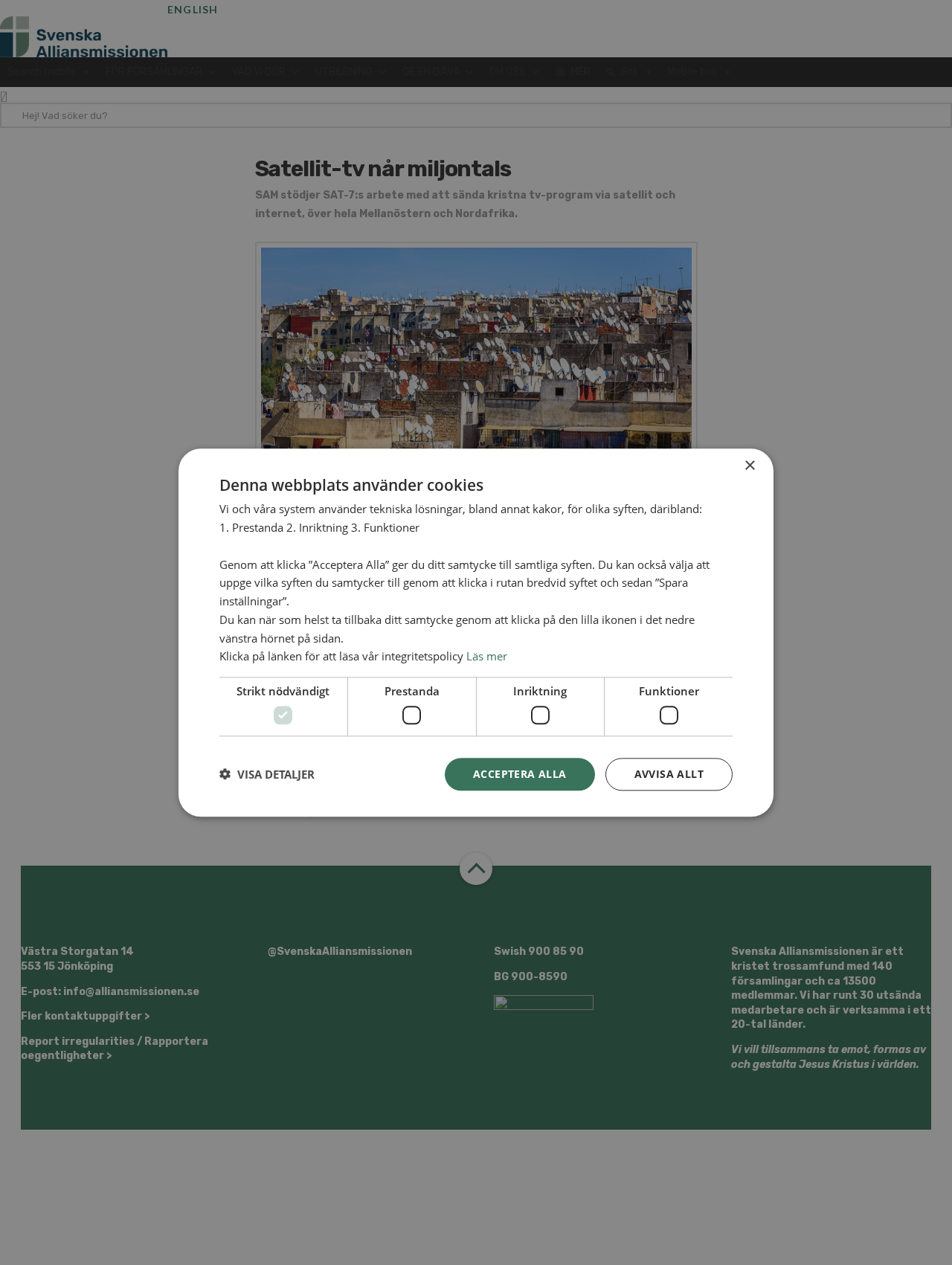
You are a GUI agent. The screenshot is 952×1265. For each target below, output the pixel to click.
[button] (267, 774)
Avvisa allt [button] (669, 773)
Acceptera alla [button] (520, 773)
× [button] (749, 465)
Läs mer (486, 655)
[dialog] (476, 632)
